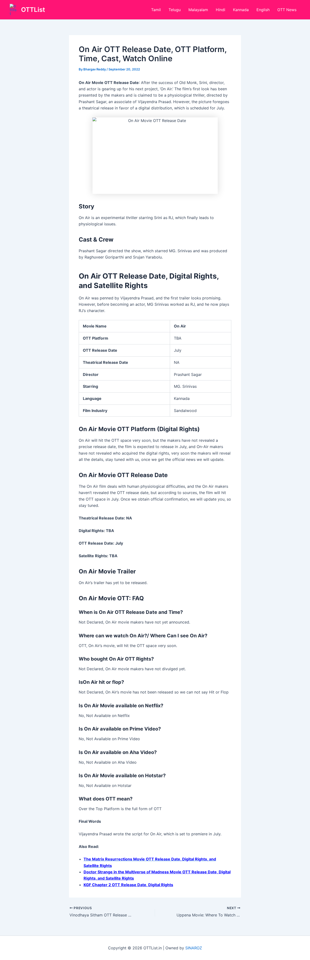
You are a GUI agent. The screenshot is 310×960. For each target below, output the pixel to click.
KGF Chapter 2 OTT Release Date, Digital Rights (128, 884)
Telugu (175, 9)
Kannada (241, 9)
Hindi (220, 9)
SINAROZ (193, 947)
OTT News (286, 9)
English (263, 9)
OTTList (33, 9)
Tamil (156, 9)
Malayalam (198, 9)
